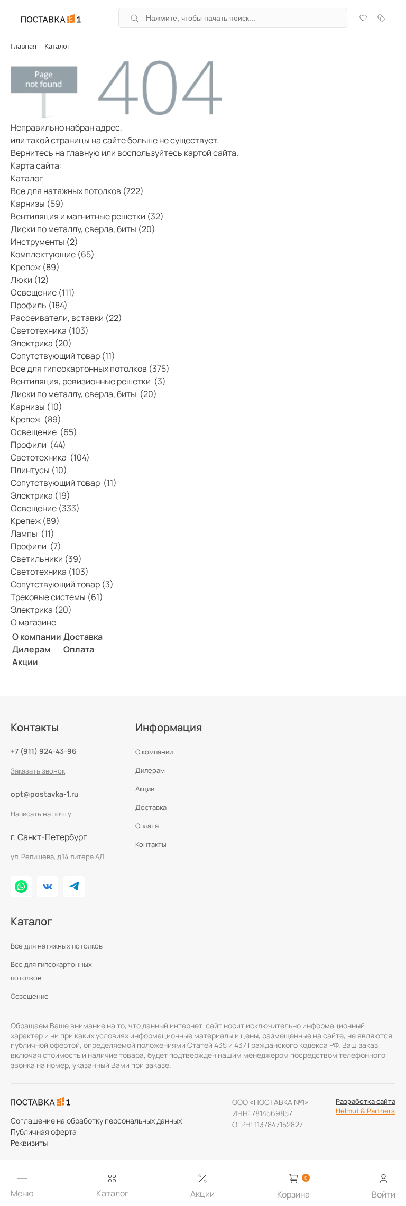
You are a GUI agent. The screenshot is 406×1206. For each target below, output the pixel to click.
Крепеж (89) (35, 267)
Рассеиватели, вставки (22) (66, 318)
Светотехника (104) (50, 457)
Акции (25, 662)
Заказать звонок (38, 771)
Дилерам (31, 649)
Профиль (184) (39, 305)
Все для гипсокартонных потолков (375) (90, 368)
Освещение (30, 996)
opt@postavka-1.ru (45, 794)
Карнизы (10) (36, 406)
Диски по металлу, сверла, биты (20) (83, 229)
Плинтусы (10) (39, 470)
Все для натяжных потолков (57, 946)
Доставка (83, 636)
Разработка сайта (365, 1101)
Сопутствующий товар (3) (62, 584)
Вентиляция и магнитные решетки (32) (87, 216)
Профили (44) (38, 444)
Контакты (151, 844)
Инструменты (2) (44, 241)
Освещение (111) (43, 292)
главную (83, 153)
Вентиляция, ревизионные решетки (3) (88, 381)
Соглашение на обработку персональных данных (96, 1121)
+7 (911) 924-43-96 (44, 751)
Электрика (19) (40, 495)
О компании (36, 636)
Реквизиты (29, 1143)
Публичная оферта (44, 1132)
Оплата (78, 649)
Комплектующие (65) (53, 254)
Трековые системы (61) (57, 597)
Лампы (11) (32, 533)
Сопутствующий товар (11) (63, 356)
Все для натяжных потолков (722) (77, 191)
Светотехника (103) (50, 330)
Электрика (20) (41, 343)
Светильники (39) (46, 559)
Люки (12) (30, 280)
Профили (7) (36, 546)
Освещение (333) (45, 508)
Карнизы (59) (37, 203)
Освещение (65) (44, 432)
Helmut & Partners (365, 1111)
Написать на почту (41, 813)
